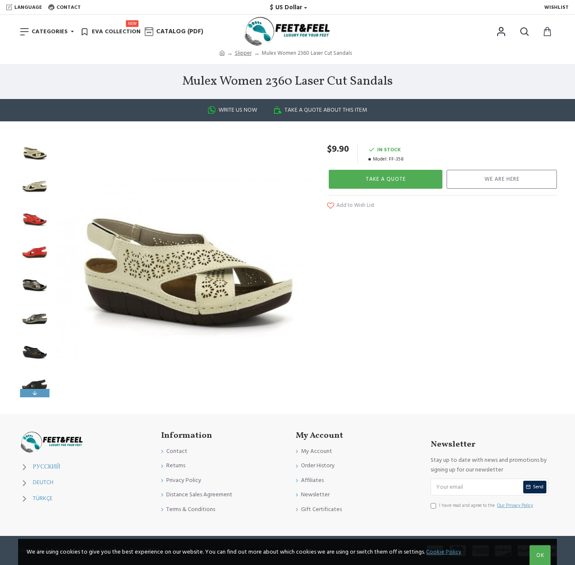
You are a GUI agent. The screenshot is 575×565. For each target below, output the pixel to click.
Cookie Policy (443, 552)
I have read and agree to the (486, 505)
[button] (34, 140)
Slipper (243, 53)
